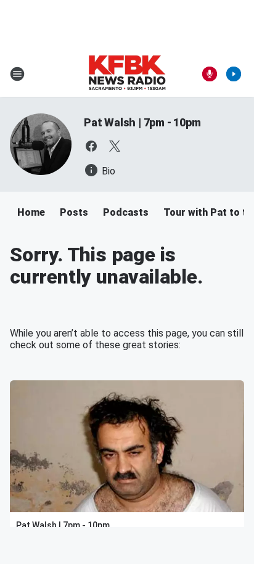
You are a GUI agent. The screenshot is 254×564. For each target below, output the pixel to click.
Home (31, 212)
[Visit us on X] (114, 146)
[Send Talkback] (209, 74)
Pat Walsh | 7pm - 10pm (142, 122)
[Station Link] (127, 74)
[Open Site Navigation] (17, 74)
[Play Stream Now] (233, 74)
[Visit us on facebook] (91, 146)
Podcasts (126, 212)
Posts (74, 212)
